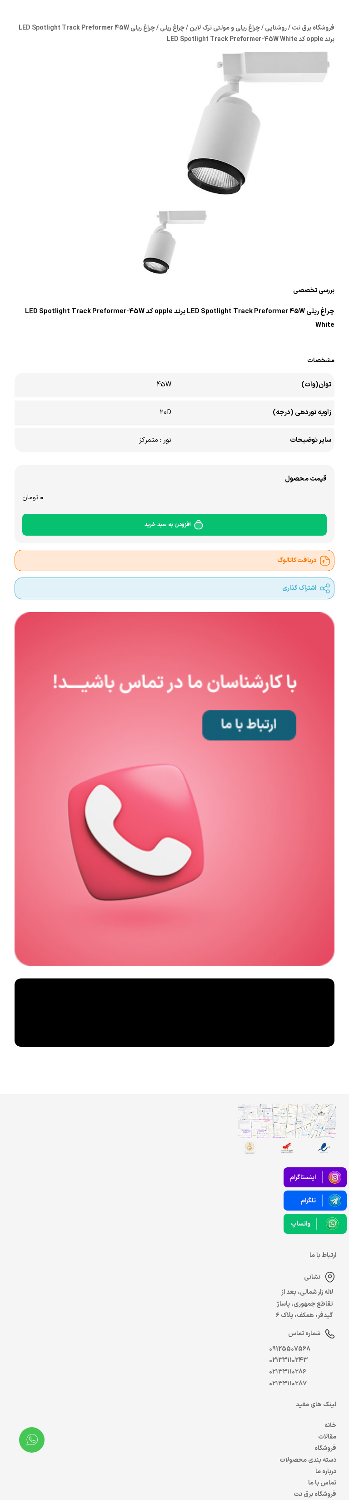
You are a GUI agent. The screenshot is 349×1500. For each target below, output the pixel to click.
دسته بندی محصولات (307, 1460)
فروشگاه (325, 1448)
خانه (330, 1425)
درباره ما (325, 1471)
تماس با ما (322, 1483)
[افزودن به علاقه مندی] (63, 343)
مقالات (327, 1437)
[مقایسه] (84, 343)
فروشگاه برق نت (315, 1494)
